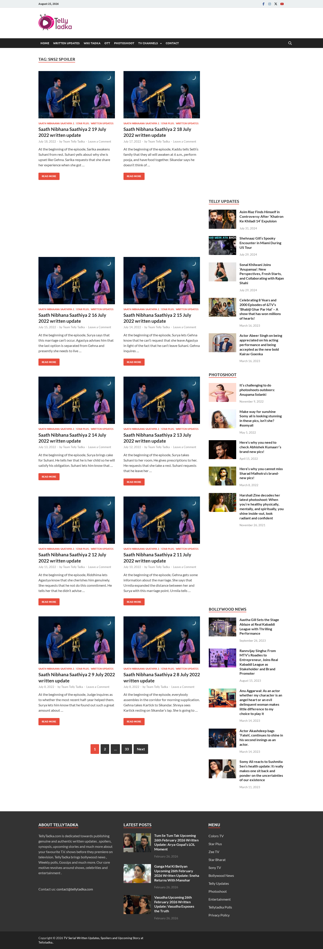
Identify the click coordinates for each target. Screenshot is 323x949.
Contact (172, 43)
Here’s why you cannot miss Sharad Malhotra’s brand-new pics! (261, 473)
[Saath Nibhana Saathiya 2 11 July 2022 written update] (161, 520)
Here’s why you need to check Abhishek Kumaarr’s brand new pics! (260, 447)
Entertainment (220, 899)
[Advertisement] (119, 222)
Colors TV (216, 836)
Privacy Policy (219, 915)
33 (127, 749)
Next (141, 749)
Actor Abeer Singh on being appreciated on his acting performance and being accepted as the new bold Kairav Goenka (261, 344)
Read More (47, 175)
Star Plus (82, 123)
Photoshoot (124, 43)
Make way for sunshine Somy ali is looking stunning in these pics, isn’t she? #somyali (261, 418)
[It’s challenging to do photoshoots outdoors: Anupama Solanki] (222, 385)
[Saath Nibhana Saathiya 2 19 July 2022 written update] (76, 94)
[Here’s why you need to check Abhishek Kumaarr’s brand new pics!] (222, 443)
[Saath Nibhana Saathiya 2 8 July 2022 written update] (161, 640)
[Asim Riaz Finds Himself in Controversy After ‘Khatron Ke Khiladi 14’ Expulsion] (222, 212)
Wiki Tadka (92, 43)
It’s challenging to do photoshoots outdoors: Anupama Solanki (257, 389)
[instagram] (269, 4)
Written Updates (66, 43)
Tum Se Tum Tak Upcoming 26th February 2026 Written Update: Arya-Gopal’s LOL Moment (176, 842)
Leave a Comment (99, 141)
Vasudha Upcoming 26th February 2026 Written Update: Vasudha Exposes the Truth (174, 904)
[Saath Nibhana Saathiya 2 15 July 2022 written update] (161, 280)
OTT (107, 43)
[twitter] (275, 4)
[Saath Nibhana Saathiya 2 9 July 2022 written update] (76, 640)
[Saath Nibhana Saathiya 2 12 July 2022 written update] (76, 520)
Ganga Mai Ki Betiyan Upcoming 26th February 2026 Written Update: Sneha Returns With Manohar (176, 873)
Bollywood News (221, 875)
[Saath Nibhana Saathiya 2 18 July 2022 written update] (161, 94)
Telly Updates (219, 883)
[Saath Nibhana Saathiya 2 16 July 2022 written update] (76, 280)
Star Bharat (217, 859)
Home (44, 43)
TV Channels (148, 43)
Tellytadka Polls (220, 907)
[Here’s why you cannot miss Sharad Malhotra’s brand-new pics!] (222, 469)
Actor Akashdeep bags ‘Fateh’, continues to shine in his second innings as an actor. (261, 737)
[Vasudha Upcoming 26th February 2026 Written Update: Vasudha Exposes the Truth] (137, 898)
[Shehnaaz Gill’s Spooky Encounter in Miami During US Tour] (222, 238)
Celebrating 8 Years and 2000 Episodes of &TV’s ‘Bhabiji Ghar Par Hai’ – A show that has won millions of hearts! (260, 309)
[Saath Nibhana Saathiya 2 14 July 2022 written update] (76, 400)
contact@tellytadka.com (74, 889)
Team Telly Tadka (74, 141)
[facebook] (263, 4)
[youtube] (282, 4)
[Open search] (290, 43)
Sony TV (215, 867)
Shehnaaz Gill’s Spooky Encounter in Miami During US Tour (260, 242)
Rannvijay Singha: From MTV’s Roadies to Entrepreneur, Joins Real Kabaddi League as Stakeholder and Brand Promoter (259, 662)
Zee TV (214, 852)
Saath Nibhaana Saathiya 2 (56, 123)
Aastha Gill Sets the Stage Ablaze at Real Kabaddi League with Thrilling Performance (259, 626)
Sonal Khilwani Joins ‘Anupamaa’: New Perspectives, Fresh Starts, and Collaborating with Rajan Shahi (262, 273)
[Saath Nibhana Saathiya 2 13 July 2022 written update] (161, 400)
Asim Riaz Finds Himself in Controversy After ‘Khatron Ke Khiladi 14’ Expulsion (261, 216)
